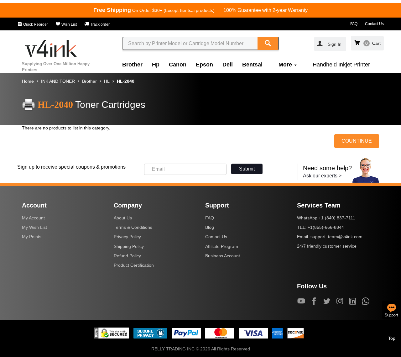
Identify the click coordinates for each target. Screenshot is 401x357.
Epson (204, 64)
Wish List (68, 24)
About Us (123, 217)
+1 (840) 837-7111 (337, 217)
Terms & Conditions (133, 227)
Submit (247, 168)
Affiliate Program (221, 246)
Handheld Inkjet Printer (341, 64)
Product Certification (134, 265)
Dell (227, 64)
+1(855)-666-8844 (326, 227)
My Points (31, 236)
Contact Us (374, 24)
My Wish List (34, 227)
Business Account (222, 255)
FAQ (353, 24)
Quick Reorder (35, 24)
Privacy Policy (127, 236)
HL (107, 81)
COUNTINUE (356, 141)
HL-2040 (125, 81)
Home (28, 81)
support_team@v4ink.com (336, 236)
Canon (177, 64)
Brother (132, 64)
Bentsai (252, 64)
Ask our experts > (322, 175)
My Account (33, 217)
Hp (155, 64)
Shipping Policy (129, 246)
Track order (99, 24)
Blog (209, 227)
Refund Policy (127, 255)
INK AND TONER (58, 81)
